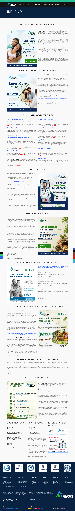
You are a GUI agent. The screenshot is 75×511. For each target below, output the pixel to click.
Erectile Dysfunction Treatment (15, 119)
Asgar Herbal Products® (11, 218)
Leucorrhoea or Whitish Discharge (14, 432)
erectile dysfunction (62, 41)
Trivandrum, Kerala (31, 427)
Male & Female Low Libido (12, 428)
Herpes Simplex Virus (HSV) (13, 440)
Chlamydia (10, 444)
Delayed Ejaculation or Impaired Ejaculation (15, 434)
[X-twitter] (55, 508)
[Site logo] (12, 4)
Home (8, 14)
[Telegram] (62, 508)
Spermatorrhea (61, 386)
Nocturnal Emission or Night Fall (13, 437)
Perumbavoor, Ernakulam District (34, 431)
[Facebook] (53, 508)
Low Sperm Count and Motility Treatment (18, 137)
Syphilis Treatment (43, 158)
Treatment (14, 128)
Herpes (9, 157)
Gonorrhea (10, 443)
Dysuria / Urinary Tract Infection (13, 447)
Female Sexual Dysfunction (52, 388)
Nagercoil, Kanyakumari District (33, 433)
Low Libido (56, 386)
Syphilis (9, 442)
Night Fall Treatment (43, 140)
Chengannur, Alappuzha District (33, 429)
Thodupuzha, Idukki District (33, 432)
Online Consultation (41, 30)
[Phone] (1, 257)
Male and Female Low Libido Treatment (48, 128)
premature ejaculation (44, 42)
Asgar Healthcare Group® (43, 382)
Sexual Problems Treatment (45, 119)
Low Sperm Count (11, 431)
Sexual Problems (11, 427)
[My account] (62, 4)
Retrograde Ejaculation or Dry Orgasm (14, 436)
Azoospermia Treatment (44, 148)
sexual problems (55, 42)
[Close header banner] (73, 1)
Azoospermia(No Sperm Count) (13, 439)
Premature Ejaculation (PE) (49, 386)
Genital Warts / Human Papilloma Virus (14, 445)
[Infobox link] (8, 481)
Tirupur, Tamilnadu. (31, 428)
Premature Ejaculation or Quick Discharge (15, 433)
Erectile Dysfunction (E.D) (12, 429)
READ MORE (54, 125)
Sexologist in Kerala (59, 75)
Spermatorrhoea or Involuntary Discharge (15, 438)
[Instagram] (60, 508)
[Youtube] (58, 508)
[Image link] (53, 328)
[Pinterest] (64, 508)
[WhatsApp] (1, 255)
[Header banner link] (36, 1)
